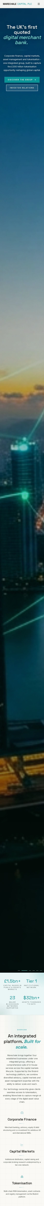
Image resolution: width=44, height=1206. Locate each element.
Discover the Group (20, 80)
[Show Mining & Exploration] (34, 970)
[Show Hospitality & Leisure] (37, 970)
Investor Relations (22, 88)
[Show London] (19, 970)
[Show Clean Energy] (41, 970)
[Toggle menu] (38, 4)
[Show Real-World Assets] (30, 970)
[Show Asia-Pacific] (24, 970)
